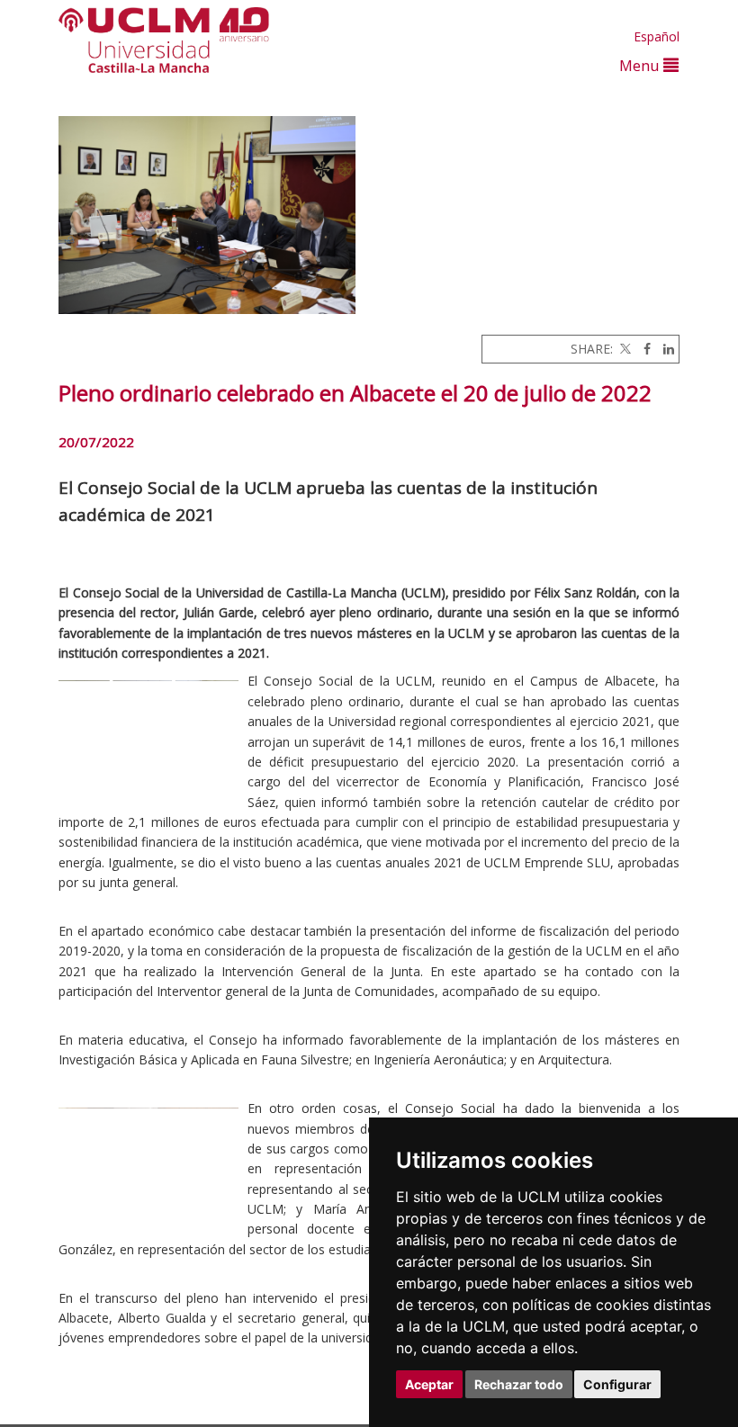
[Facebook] (642, 348)
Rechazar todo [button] (518, 1384)
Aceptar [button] (429, 1384)
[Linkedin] (664, 348)
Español (657, 36)
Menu (641, 65)
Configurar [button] (617, 1384)
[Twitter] (623, 348)
